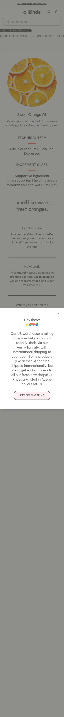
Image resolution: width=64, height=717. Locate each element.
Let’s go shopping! (32, 395)
